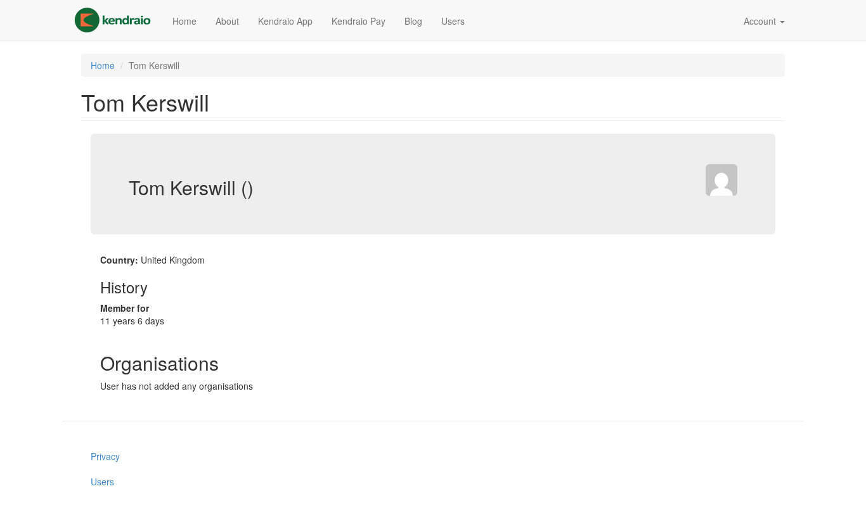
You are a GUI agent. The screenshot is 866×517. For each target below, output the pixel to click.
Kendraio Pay (358, 21)
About (227, 21)
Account (761, 21)
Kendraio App (285, 21)
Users (453, 21)
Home (184, 21)
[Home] (117, 20)
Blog (413, 21)
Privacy (105, 456)
